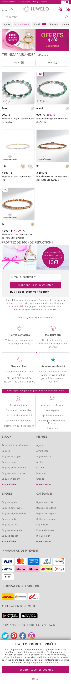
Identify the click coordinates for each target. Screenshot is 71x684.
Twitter (5, 635)
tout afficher (10, 484)
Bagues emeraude (12, 530)
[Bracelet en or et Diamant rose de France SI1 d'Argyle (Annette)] (52, 145)
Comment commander (18, 410)
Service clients (18, 405)
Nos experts (52, 410)
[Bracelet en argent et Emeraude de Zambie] (18, 88)
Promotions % (21, 24)
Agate (39, 445)
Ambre (40, 462)
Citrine (40, 467)
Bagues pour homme (13, 473)
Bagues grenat (10, 536)
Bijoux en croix (44, 502)
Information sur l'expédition (18, 426)
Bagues (6, 451)
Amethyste (42, 451)
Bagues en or (9, 462)
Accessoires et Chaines (15, 445)
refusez (7, 657)
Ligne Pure (42, 524)
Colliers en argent (46, 519)
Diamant (41, 473)
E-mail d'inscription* (23, 277)
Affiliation (52, 428)
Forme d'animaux (46, 530)
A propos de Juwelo (52, 405)
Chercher (66, 17)
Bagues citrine (10, 524)
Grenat (40, 479)
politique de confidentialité (43, 662)
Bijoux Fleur (43, 536)
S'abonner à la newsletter (35, 285)
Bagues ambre (10, 519)
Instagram (31, 635)
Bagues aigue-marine (14, 513)
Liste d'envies (60, 10)
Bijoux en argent (11, 479)
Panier (68, 10)
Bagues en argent (12, 456)
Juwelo (39, 24)
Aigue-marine (44, 456)
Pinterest (14, 635)
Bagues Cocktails (46, 508)
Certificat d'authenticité (18, 415)
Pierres (54, 24)
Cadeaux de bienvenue (18, 420)
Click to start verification (32, 292)
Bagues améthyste (12, 508)
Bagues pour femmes (14, 467)
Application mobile (52, 415)
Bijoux (6, 24)
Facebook (22, 635)
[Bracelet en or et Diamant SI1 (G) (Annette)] (18, 145)
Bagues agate (9, 502)
